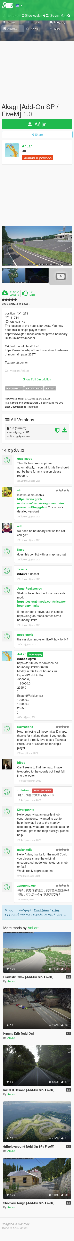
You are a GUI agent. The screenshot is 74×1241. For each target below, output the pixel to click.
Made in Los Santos (14, 1228)
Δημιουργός (35, 654)
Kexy (20, 550)
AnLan (27, 146)
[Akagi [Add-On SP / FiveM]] (37, 246)
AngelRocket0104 (29, 588)
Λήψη (40, 124)
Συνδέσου (41, 910)
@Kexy (22, 574)
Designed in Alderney (15, 1224)
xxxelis (22, 569)
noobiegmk (25, 634)
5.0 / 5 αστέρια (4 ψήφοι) (16, 304)
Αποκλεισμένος (42, 790)
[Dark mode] (62, 15)
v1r (19, 490)
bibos (21, 762)
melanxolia (24, 849)
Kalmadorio (25, 727)
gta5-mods (24, 458)
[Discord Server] (24, 151)
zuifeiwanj (24, 790)
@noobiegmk (26, 659)
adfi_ (20, 526)
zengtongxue (26, 885)
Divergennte (25, 810)
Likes (32, 295)
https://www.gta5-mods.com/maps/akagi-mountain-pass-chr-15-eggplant (40, 503)
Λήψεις (14, 295)
